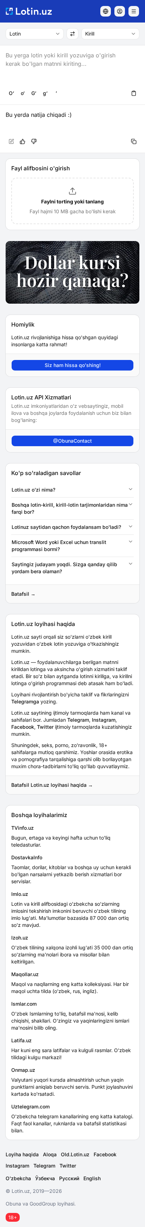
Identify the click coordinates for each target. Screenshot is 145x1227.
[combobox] (35, 33)
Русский (69, 1178)
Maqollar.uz (25, 974)
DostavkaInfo (26, 857)
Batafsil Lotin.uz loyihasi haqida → (52, 785)
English (92, 1178)
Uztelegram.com (30, 1106)
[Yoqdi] (22, 141)
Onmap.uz (23, 1070)
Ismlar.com (24, 1004)
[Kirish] (119, 11)
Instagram (103, 720)
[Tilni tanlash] (105, 11)
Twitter (45, 727)
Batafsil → (23, 594)
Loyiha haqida (22, 1154)
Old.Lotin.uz (75, 1154)
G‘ (33, 93)
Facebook (22, 727)
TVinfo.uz (22, 828)
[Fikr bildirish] (33, 141)
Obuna (13, 1204)
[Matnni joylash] (133, 93)
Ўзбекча (45, 1178)
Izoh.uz (19, 938)
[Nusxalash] (133, 141)
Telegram (78, 720)
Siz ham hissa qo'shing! (73, 365)
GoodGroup (43, 1204)
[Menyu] (133, 11)
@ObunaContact (72, 441)
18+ (12, 1217)
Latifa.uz (21, 1040)
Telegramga (25, 701)
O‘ (11, 93)
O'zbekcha (18, 1178)
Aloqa (50, 1154)
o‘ (23, 93)
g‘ (45, 93)
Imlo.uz (19, 894)
